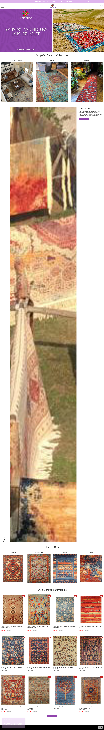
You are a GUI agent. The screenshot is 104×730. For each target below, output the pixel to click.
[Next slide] (88, 1)
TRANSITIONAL (39, 552)
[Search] (92, 6)
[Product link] (13, 609)
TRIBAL (65, 552)
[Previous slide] (15, 1)
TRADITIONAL (13, 552)
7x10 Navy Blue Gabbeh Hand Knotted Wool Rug (64, 707)
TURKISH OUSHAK (17, 60)
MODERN (91, 552)
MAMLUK (52, 60)
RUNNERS (86, 60)
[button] (95, 6)
